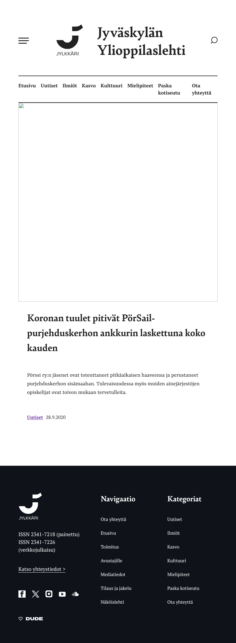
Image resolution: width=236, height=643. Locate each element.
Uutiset (49, 85)
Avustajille (111, 560)
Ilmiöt (69, 85)
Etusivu (27, 85)
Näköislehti (112, 602)
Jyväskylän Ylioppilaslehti (141, 41)
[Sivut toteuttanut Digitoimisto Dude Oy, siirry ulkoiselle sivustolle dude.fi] (30, 620)
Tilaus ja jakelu (116, 588)
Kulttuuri (112, 85)
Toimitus (110, 547)
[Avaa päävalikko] (23, 40)
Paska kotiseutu (169, 89)
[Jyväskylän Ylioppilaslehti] (30, 517)
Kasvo (89, 85)
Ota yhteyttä (202, 89)
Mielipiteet (140, 85)
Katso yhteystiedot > (41, 569)
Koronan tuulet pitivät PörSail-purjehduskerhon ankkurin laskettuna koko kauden (116, 332)
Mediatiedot (113, 574)
